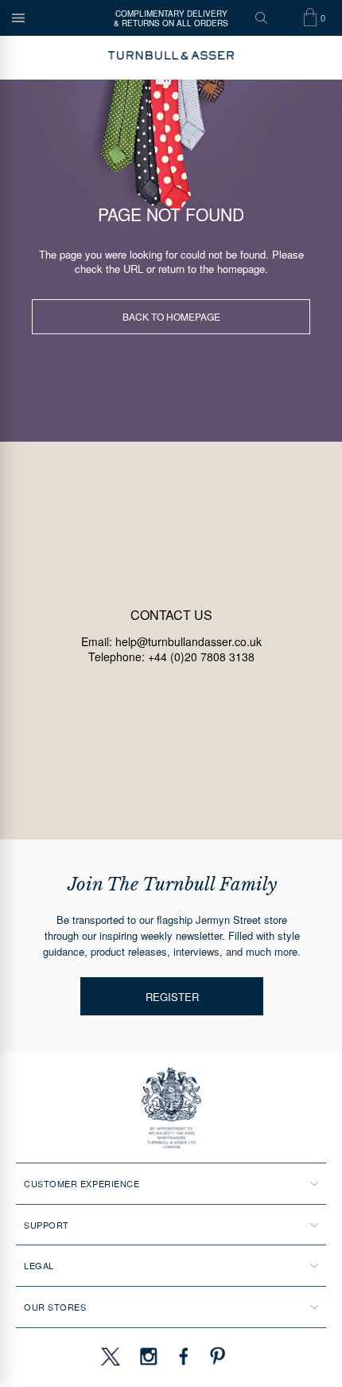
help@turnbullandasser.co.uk (188, 641)
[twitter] (109, 1355)
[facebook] (183, 1355)
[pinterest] (215, 1355)
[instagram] (148, 1355)
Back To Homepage (171, 316)
